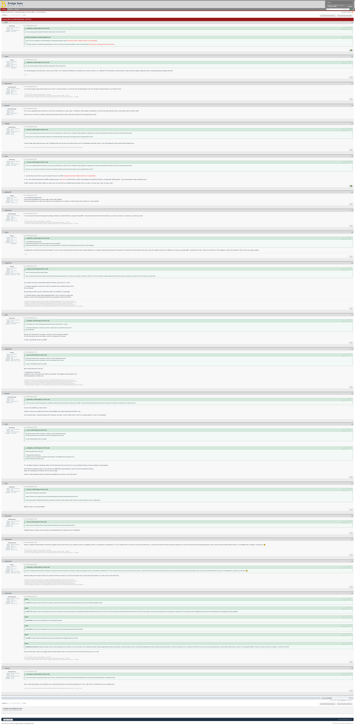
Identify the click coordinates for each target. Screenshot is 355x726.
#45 (352, 123)
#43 (352, 83)
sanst (6, 56)
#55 (352, 483)
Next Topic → (350, 700)
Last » (24, 15)
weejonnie (8, 263)
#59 (352, 593)
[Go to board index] (12, 4)
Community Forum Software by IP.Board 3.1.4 (342, 723)
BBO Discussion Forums (7, 12)
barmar (7, 105)
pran (6, 22)
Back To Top (5, 723)
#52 (352, 349)
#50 (352, 263)
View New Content (346, 12)
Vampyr (7, 123)
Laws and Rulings (40, 12)
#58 (352, 561)
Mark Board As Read (29, 723)
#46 (352, 156)
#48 (352, 210)
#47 (352, 192)
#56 (352, 516)
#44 (352, 105)
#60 (352, 668)
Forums (4, 9)
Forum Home (11, 723)
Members (10, 9)
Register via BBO (332, 6)
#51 (352, 314)
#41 (352, 22)
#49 (352, 232)
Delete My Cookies (19, 723)
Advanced (353, 9)
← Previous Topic (333, 700)
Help (350, 6)
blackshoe (8, 83)
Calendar (16, 9)
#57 (352, 539)
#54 (352, 424)
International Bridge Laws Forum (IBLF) (25, 12)
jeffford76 (8, 192)
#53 (352, 393)
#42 (352, 56)
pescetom (8, 516)
